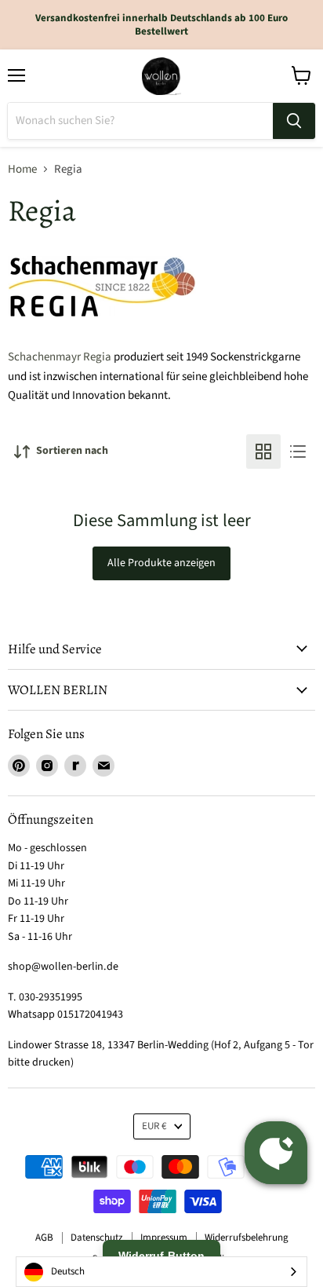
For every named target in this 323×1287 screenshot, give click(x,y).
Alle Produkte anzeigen (161, 563)
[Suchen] (294, 121)
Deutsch (68, 1271)
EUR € (154, 1126)
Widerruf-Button (161, 1255)
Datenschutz (97, 1237)
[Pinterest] (19, 766)
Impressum (163, 1237)
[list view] (298, 451)
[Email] (103, 766)
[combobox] (161, 1271)
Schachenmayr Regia (59, 357)
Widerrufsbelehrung (247, 1237)
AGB (44, 1237)
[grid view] (263, 451)
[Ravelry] (75, 766)
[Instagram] (47, 766)
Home (22, 169)
